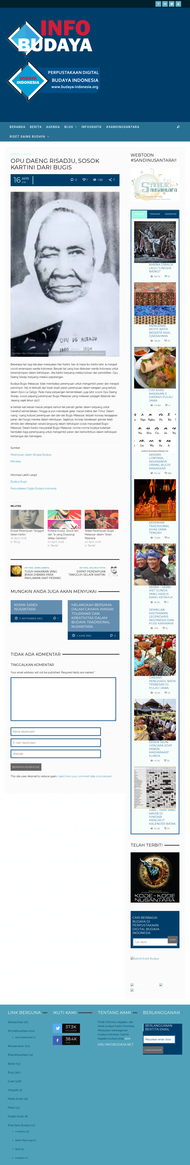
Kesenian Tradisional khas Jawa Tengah (159, 527)
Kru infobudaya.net (116, 1044)
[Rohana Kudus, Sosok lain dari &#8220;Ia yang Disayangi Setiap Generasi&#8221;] (64, 519)
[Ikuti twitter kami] (57, 1028)
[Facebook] (158, 4)
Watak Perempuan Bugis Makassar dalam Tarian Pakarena (99, 534)
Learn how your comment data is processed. (85, 776)
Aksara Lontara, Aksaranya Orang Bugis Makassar (160, 461)
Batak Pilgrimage (24, 1140)
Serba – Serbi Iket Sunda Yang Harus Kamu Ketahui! (161, 592)
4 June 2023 (83, 635)
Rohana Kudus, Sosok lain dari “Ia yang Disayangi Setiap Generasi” (63, 534)
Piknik (11, 1107)
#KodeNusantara (18, 1030)
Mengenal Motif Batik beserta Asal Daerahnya (160, 331)
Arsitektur (20, 1131)
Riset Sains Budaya (19, 1125)
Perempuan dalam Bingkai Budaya (31, 454)
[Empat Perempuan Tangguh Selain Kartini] (27, 519)
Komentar (170, 214)
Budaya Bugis (19, 481)
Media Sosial (15, 1098)
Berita (15, 154)
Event (28, 154)
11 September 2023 (30, 618)
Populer (139, 214)
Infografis (13, 1090)
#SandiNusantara (18, 1054)
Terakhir (155, 214)
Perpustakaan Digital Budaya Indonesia (33, 488)
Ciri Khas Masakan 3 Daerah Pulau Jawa (161, 395)
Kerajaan (20, 1157)
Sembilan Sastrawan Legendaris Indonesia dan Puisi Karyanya (161, 616)
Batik (18, 1149)
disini (128, 1038)
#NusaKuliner (16, 1046)
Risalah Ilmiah (16, 1116)
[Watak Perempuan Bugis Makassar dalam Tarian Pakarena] (101, 519)
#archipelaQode (23, 1037)
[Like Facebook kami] (57, 1040)
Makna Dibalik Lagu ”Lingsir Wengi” (161, 268)
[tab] (139, 214)
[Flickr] (165, 4)
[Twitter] (171, 4)
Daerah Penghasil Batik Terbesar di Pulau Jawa (162, 683)
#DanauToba (15, 1022)
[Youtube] (178, 4)
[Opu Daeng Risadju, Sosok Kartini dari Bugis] (65, 274)
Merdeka (16, 461)
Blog (11, 1072)
